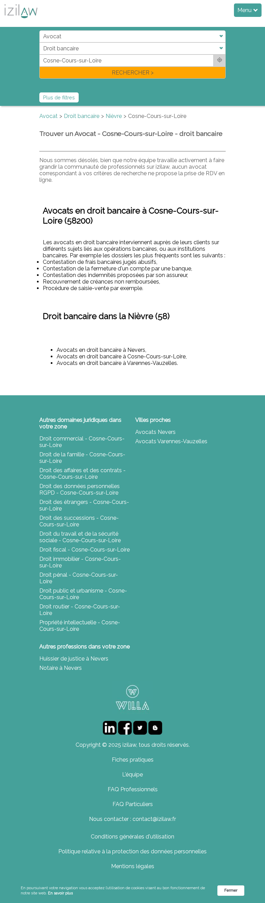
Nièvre (114, 116)
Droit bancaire (81, 116)
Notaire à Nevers (60, 668)
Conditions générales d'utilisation (132, 836)
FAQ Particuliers (132, 804)
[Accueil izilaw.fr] (20, 20)
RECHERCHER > (133, 72)
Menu (245, 10)
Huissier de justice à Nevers (73, 658)
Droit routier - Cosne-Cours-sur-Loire (79, 609)
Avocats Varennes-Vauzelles (171, 441)
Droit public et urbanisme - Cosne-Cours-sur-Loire (83, 594)
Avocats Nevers (155, 432)
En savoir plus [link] (60, 893)
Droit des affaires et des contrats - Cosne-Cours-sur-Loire (82, 473)
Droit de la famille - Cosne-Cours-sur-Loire (82, 457)
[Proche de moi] (220, 60)
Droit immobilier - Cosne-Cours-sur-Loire (80, 562)
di (41, 54)
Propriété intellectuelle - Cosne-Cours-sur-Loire (79, 625)
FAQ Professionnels (133, 789)
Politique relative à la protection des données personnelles (132, 851)
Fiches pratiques (133, 759)
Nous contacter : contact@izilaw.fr (132, 819)
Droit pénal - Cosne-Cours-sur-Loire (78, 578)
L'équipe (132, 774)
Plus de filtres (59, 97)
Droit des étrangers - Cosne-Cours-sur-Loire (84, 505)
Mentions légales (132, 866)
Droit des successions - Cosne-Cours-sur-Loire (79, 521)
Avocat (48, 116)
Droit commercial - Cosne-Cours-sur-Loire (82, 441)
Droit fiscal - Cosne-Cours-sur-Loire (84, 549)
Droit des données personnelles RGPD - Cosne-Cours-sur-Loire (79, 489)
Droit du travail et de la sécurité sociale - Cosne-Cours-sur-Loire (80, 537)
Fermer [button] (230, 890)
